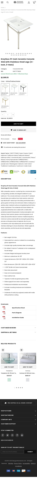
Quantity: (4, 111)
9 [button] (20, 53)
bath (30, 153)
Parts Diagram (17, 312)
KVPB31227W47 (24, 162)
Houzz (14, 139)
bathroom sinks (5, 157)
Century (27, 371)
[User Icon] (29, 2)
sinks (29, 164)
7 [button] (16, 53)
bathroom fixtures (24, 155)
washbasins (12, 166)
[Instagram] (12, 435)
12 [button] (25, 53)
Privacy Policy (18, 463)
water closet (27, 166)
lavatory (31, 162)
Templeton (9, 371)
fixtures (3, 159)
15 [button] (31, 53)
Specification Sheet (18, 308)
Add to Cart (9, 367)
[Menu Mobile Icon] (2, 2)
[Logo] (18, 2)
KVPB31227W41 (5, 162)
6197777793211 (14, 153)
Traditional (4, 166)
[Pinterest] (17, 435)
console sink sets (16, 157)
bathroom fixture (13, 155)
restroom (21, 164)
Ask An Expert (21, 143)
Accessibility (26, 463)
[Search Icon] (8, 2)
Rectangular (13, 164)
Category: (4, 69)
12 (4, 147)
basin (21, 153)
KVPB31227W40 (23, 159)
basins (26, 153)
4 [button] (11, 53)
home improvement (12, 159)
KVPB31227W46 (14, 162)
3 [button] (9, 53)
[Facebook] (2, 435)
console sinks (26, 157)
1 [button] (14, 387)
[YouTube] (22, 435)
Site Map (10, 463)
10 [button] (22, 53)
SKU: (2, 71)
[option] (18, 32)
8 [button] (18, 53)
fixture (33, 157)
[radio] (5, 89)
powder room (5, 164)
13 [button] (27, 53)
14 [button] (29, 53)
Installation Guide (18, 317)
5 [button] (13, 53)
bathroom (4, 155)
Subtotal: (3, 118)
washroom (20, 166)
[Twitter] (7, 435)
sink (26, 164)
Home (2, 7)
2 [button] (7, 53)
